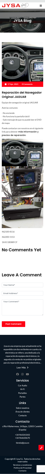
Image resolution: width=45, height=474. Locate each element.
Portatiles (22, 393)
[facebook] (17, 374)
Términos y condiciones (22, 465)
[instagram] (22, 374)
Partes (22, 396)
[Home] (15, 5)
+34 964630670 (22, 438)
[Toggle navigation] (41, 5)
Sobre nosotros (22, 408)
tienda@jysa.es (22, 443)
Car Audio (22, 385)
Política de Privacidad (22, 468)
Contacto (22, 415)
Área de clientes (22, 411)
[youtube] (27, 374)
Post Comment (13, 324)
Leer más (21, 367)
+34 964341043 (22, 435)
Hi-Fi (22, 389)
